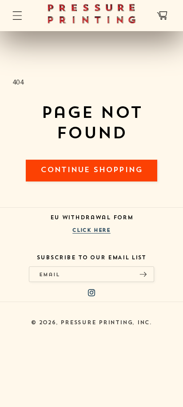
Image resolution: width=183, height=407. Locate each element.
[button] (17, 15)
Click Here (91, 230)
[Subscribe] (143, 274)
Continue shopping (91, 170)
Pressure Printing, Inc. (106, 323)
